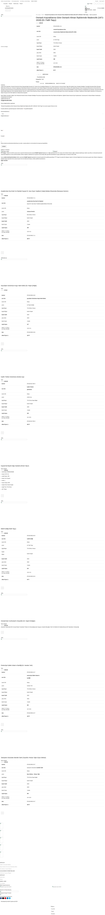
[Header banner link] (52, 457)
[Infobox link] (52, 6)
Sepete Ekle (45, 74)
